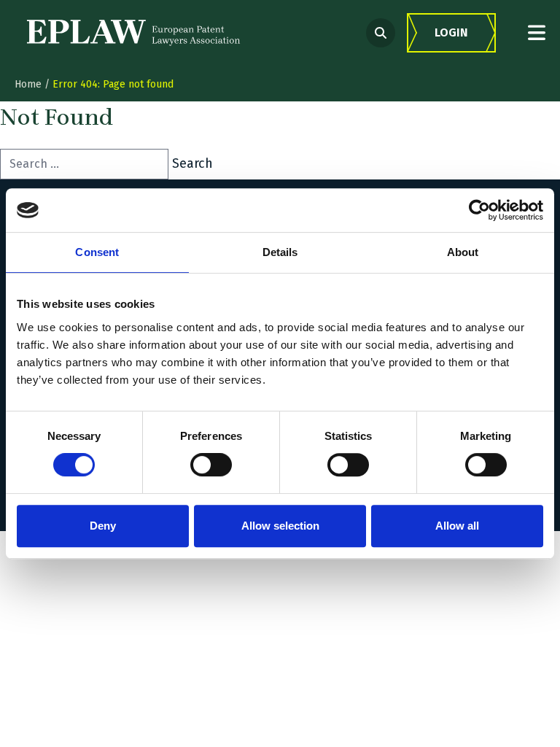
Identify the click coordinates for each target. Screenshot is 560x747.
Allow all (457, 525)
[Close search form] (536, 32)
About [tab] (463, 252)
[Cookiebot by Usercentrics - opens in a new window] (479, 210)
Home (28, 84)
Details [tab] (280, 252)
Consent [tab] (97, 252)
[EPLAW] (133, 33)
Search (192, 163)
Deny (103, 525)
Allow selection (280, 525)
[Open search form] (380, 32)
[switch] (211, 464)
